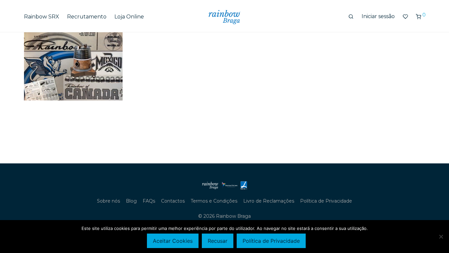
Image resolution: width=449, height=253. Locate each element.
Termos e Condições (214, 201)
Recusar (217, 241)
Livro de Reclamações (268, 201)
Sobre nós (108, 201)
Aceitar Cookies (173, 241)
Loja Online (129, 17)
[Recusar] (440, 236)
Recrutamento (86, 17)
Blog (131, 201)
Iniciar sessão (378, 16)
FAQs (149, 201)
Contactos (173, 201)
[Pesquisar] (351, 17)
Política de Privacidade (326, 201)
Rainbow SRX (41, 17)
